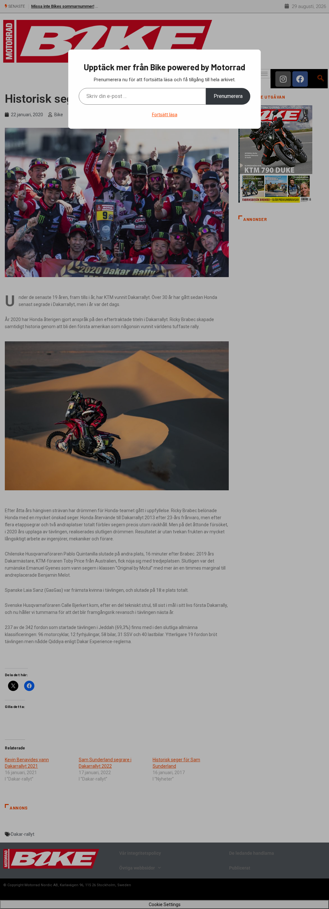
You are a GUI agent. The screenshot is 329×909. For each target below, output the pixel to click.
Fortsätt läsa (164, 114)
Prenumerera (228, 96)
